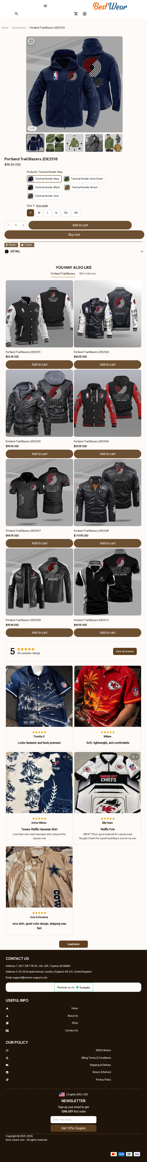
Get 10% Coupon (73, 1128)
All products (19, 27)
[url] (30, 978)
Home (5, 27)
